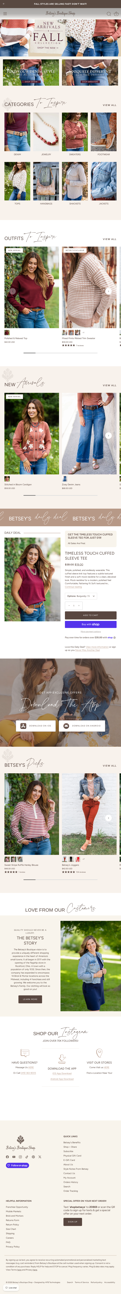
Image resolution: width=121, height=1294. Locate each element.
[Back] (3, 4)
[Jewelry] (46, 132)
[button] (12, 291)
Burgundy (7, 332)
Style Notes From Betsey (75, 1169)
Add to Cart (90, 615)
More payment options (91, 631)
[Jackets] (104, 181)
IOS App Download (62, 1073)
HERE (31, 1067)
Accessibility (109, 1282)
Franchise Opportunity (17, 1207)
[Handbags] (46, 181)
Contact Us (69, 1173)
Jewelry (46, 154)
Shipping (10, 1233)
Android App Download (62, 1079)
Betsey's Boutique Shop (23, 1282)
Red (77, 859)
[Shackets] (75, 181)
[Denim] (17, 132)
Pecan (64, 859)
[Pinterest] (33, 1156)
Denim (17, 154)
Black (20, 859)
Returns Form (12, 1220)
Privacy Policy (13, 1246)
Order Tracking (70, 1191)
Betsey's (24, 765)
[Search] (109, 14)
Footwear (104, 154)
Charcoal (71, 332)
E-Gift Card (69, 1160)
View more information (97, 647)
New (24, 384)
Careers (10, 1238)
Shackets (75, 203)
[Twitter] (39, 1156)
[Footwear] (104, 132)
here (19, 1270)
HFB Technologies (52, 1282)
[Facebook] (7, 1156)
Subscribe (68, 1151)
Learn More (30, 999)
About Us (68, 1164)
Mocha (13, 859)
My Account (69, 1177)
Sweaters (75, 154)
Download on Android (86, 726)
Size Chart (11, 1229)
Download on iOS (40, 726)
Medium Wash (64, 478)
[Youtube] (13, 1156)
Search (66, 1186)
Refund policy (96, 1282)
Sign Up (72, 1222)
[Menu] (5, 13)
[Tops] (17, 181)
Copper (7, 478)
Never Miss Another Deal (87, 650)
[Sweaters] (75, 132)
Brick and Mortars (14, 1215)
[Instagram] (20, 1156)
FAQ (8, 1242)
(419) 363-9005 (28, 1073)
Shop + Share (70, 1147)
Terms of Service (82, 1282)
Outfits (30, 238)
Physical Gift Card (72, 1155)
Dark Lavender (77, 332)
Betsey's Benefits (71, 1142)
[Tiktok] (26, 1156)
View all (110, 105)
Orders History (70, 1182)
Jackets (103, 203)
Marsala (7, 859)
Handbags (46, 203)
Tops (17, 203)
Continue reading (73, 586)
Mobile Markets (13, 1211)
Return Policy (12, 1224)
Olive (64, 332)
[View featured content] (60, 28)
